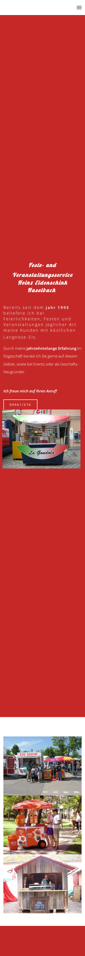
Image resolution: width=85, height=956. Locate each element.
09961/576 (20, 404)
